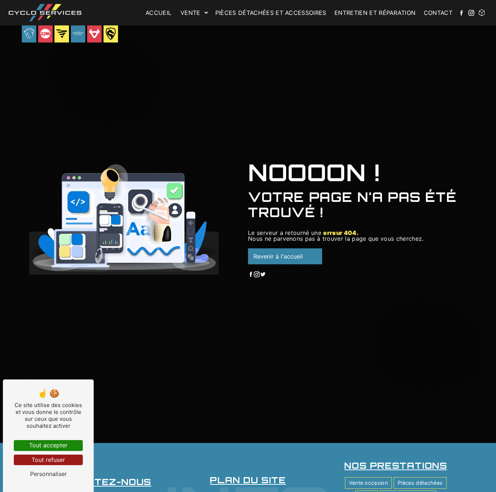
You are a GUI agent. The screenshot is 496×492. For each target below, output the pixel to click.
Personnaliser (48, 473)
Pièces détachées (420, 483)
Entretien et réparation (374, 12)
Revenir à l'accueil (278, 256)
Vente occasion (368, 483)
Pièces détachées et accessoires (270, 12)
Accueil (158, 12)
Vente (190, 12)
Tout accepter (48, 445)
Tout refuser (48, 459)
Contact (438, 12)
